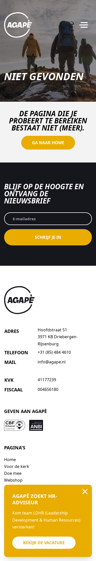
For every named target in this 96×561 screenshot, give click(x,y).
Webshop (13, 480)
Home (10, 459)
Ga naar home (48, 142)
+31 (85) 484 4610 (54, 352)
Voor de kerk (16, 466)
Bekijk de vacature (44, 542)
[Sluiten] (85, 491)
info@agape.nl (52, 362)
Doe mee (13, 473)
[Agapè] (18, 25)
